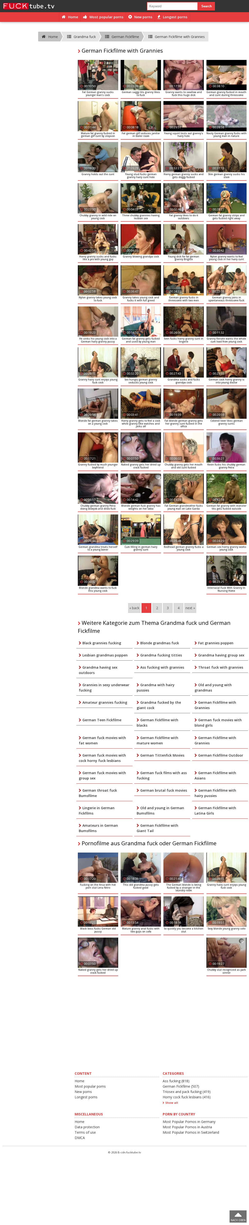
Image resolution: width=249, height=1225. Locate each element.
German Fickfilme (181, 1086)
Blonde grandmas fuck (159, 643)
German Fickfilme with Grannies (215, 705)
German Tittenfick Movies (162, 755)
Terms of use (85, 1132)
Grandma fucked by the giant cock (159, 705)
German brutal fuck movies (163, 790)
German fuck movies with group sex (102, 775)
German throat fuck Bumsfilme (98, 793)
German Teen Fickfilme (101, 720)
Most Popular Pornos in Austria (187, 1127)
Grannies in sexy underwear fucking (104, 688)
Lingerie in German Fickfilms (97, 811)
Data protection (87, 1127)
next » (190, 608)
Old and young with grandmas (213, 688)
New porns (83, 1091)
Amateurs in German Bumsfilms (98, 828)
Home (79, 1081)
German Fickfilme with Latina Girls (215, 811)
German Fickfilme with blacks (157, 723)
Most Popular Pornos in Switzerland (191, 1132)
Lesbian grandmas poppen (105, 655)
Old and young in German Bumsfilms (160, 811)
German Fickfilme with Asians (215, 775)
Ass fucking (176, 1081)
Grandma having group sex (221, 655)
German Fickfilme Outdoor (220, 755)
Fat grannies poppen (215, 643)
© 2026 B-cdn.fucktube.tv (124, 1152)
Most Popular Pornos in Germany (189, 1121)
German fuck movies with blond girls (218, 723)
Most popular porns (90, 1086)
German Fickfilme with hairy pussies (215, 793)
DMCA (80, 1137)
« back (134, 608)
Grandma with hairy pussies (156, 688)
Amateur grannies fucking (104, 702)
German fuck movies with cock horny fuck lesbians (102, 758)
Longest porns (86, 1097)
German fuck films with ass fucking (162, 775)
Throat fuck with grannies (220, 667)
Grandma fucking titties (161, 655)
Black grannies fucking (101, 643)
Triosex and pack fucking (187, 1091)
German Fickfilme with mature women (157, 740)
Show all (171, 1102)
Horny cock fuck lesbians (187, 1097)
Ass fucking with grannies (162, 667)
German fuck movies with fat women (102, 740)
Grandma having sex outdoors (98, 670)
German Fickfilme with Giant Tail (157, 828)
